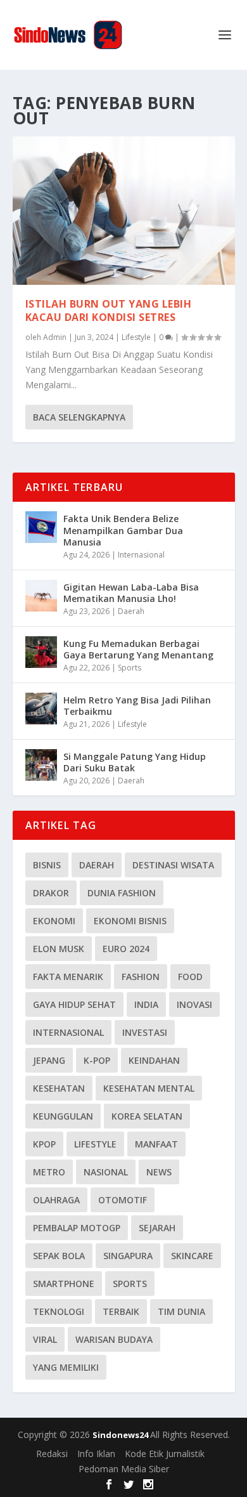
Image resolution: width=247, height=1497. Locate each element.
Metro (49, 1172)
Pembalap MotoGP (76, 1228)
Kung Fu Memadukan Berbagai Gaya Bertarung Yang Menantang (138, 649)
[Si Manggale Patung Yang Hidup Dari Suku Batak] (41, 765)
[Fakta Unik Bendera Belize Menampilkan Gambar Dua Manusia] (41, 527)
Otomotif (122, 1200)
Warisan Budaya (114, 1339)
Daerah (131, 611)
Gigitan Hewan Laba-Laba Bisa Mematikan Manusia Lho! (131, 593)
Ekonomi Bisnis (130, 921)
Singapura (128, 1256)
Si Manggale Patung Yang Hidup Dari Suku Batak (134, 762)
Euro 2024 (126, 949)
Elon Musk (58, 949)
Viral (45, 1339)
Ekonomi (54, 921)
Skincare (192, 1256)
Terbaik (121, 1311)
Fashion (141, 977)
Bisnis (47, 865)
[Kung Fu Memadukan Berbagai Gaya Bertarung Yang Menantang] (41, 652)
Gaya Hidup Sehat (74, 1004)
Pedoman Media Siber (124, 1469)
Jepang (49, 1060)
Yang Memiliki (66, 1367)
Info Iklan (96, 1454)
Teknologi (58, 1311)
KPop (44, 1144)
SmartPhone (63, 1284)
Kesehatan (59, 1088)
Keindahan (154, 1060)
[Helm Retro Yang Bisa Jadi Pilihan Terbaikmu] (41, 708)
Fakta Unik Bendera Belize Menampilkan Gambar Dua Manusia (123, 530)
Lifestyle (136, 337)
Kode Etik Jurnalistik (165, 1454)
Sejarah (157, 1228)
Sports (129, 667)
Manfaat (156, 1144)
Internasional (141, 554)
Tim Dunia (181, 1311)
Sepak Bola (59, 1256)
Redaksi (52, 1454)
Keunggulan (63, 1116)
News (159, 1172)
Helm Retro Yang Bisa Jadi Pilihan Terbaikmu (137, 705)
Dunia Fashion (121, 893)
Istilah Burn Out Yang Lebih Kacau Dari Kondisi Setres (108, 310)
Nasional (106, 1172)
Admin (54, 337)
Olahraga (56, 1200)
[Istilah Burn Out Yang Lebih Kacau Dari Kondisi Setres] (124, 210)
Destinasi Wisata (173, 865)
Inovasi (194, 1004)
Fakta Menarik (68, 977)
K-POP (97, 1060)
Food (190, 977)
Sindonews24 (121, 1435)
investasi (144, 1032)
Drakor (51, 893)
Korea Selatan (146, 1116)
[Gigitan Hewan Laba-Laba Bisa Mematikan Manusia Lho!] (41, 595)
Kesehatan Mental (148, 1088)
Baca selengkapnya (79, 417)
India (146, 1004)
